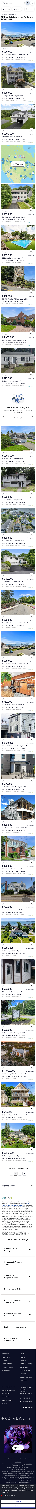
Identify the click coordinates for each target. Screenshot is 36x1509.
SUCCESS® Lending (26, 1363)
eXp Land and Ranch (26, 1377)
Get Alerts (30, 9)
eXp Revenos (24, 1367)
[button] (18, 1185)
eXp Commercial (25, 1370)
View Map (19, 164)
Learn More (26, 1482)
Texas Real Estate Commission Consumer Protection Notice (18, 1475)
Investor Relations (7, 1363)
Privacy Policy (6, 1393)
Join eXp (4, 1360)
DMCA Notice (18, 1462)
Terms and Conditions (8, 1387)
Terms (29, 1490)
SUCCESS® (23, 1360)
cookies (7, 1485)
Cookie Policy (6, 1397)
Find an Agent (6, 1357)
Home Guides (6, 1370)
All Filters (7, 9)
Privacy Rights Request (8, 1390)
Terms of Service (16, 1465)
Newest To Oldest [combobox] (18, 9)
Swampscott (23, 1169)
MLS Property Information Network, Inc (15, 1204)
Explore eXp (5, 1353)
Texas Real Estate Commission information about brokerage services (18, 1473)
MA (14, 1169)
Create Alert (18, 418)
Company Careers (7, 1367)
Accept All (18, 1501)
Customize (18, 1506)
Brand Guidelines (7, 1400)
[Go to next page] (24, 1174)
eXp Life (22, 1353)
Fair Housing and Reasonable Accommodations (18, 1467)
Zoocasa (22, 1357)
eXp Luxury (23, 1373)
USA (9, 1169)
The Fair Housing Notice (24, 1478)
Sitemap (4, 1403)
